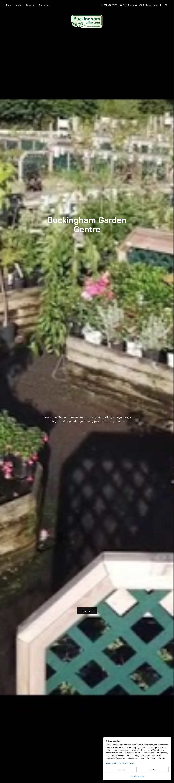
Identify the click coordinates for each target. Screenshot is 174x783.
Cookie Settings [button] (137, 776)
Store (8, 5)
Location (30, 5)
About (18, 5)
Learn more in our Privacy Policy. (120, 763)
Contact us (44, 5)
